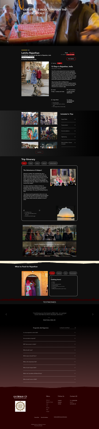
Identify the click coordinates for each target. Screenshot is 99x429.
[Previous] (6, 314)
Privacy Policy (36, 417)
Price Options (71, 58)
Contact (47, 411)
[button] (89, 3)
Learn (47, 403)
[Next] (92, 314)
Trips (47, 405)
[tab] (24, 163)
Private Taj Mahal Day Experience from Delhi (49, 228)
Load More (39, 152)
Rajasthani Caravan (49, 402)
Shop (47, 409)
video (65, 86)
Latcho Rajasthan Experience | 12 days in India (49, 244)
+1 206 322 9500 (74, 400)
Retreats (47, 407)
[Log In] (82, 3)
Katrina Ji (48, 400)
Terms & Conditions (44, 417)
